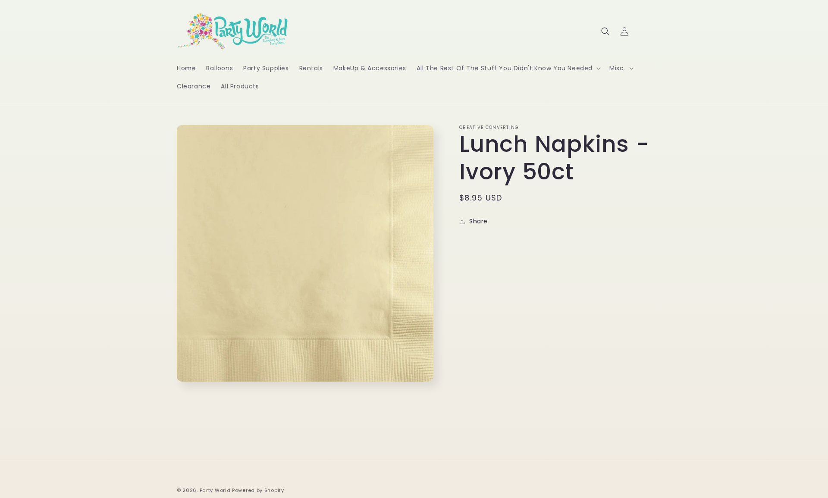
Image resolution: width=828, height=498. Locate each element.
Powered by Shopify (258, 490)
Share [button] (478, 221)
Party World (215, 490)
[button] (507, 68)
